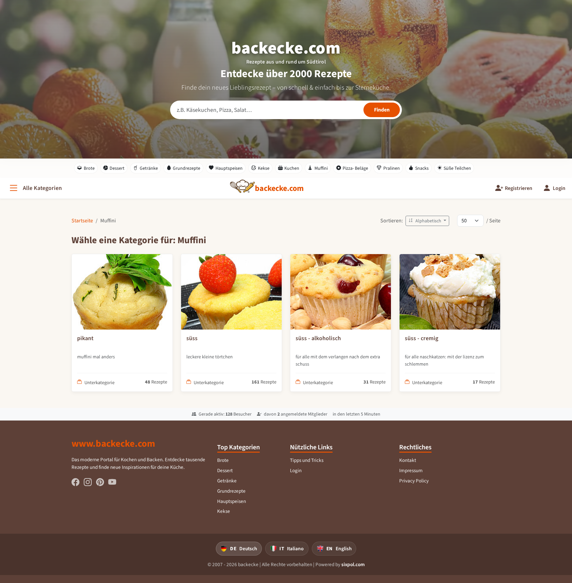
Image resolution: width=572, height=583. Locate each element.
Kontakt (407, 460)
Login (296, 470)
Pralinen (391, 168)
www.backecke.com (113, 443)
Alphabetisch (428, 221)
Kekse (263, 168)
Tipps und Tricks (306, 460)
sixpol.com (353, 564)
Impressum (411, 470)
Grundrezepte (186, 168)
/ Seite (493, 220)
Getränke (149, 168)
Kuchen (291, 168)
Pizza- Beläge (355, 168)
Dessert (117, 168)
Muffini (321, 168)
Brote (89, 168)
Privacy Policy (414, 480)
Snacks (422, 168)
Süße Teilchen (457, 168)
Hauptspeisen (229, 168)
